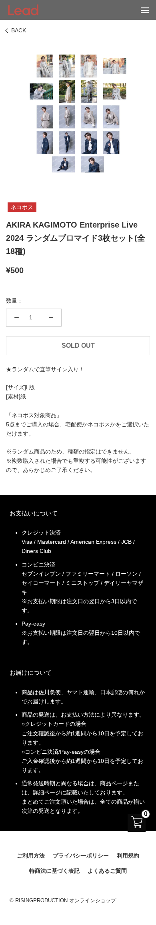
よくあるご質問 (107, 871)
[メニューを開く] (145, 10)
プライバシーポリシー (81, 855)
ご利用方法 (31, 855)
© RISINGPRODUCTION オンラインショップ (63, 900)
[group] (78, 113)
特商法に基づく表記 (54, 871)
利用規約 (128, 855)
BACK (18, 30)
